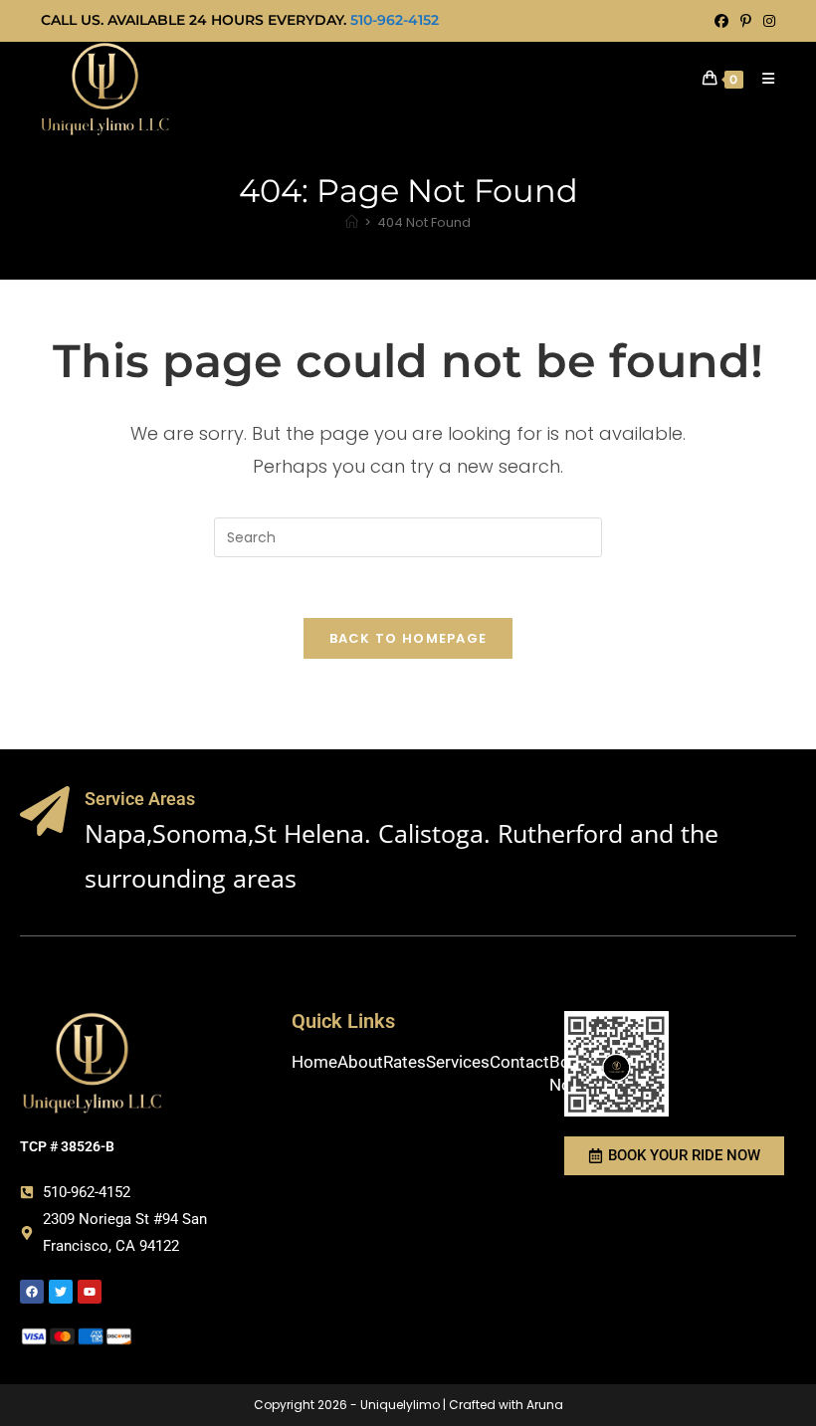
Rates (404, 1062)
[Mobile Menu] (761, 79)
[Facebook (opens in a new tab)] (721, 21)
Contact (519, 1062)
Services (458, 1062)
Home (314, 1062)
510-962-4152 (394, 20)
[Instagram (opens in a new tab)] (766, 21)
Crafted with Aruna (506, 1404)
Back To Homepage (408, 638)
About (360, 1062)
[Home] (351, 222)
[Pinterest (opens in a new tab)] (745, 21)
